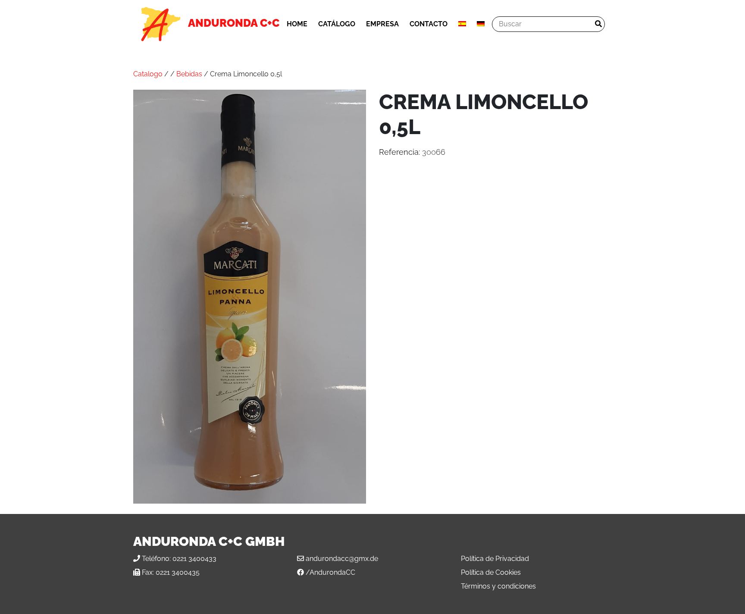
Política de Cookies (491, 572)
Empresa (382, 24)
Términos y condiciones (498, 586)
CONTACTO (429, 24)
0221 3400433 (194, 558)
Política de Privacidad (495, 558)
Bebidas (189, 74)
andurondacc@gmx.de (342, 558)
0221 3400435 (178, 572)
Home (297, 24)
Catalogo (148, 74)
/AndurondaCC (330, 572)
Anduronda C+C (233, 22)
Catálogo (336, 24)
